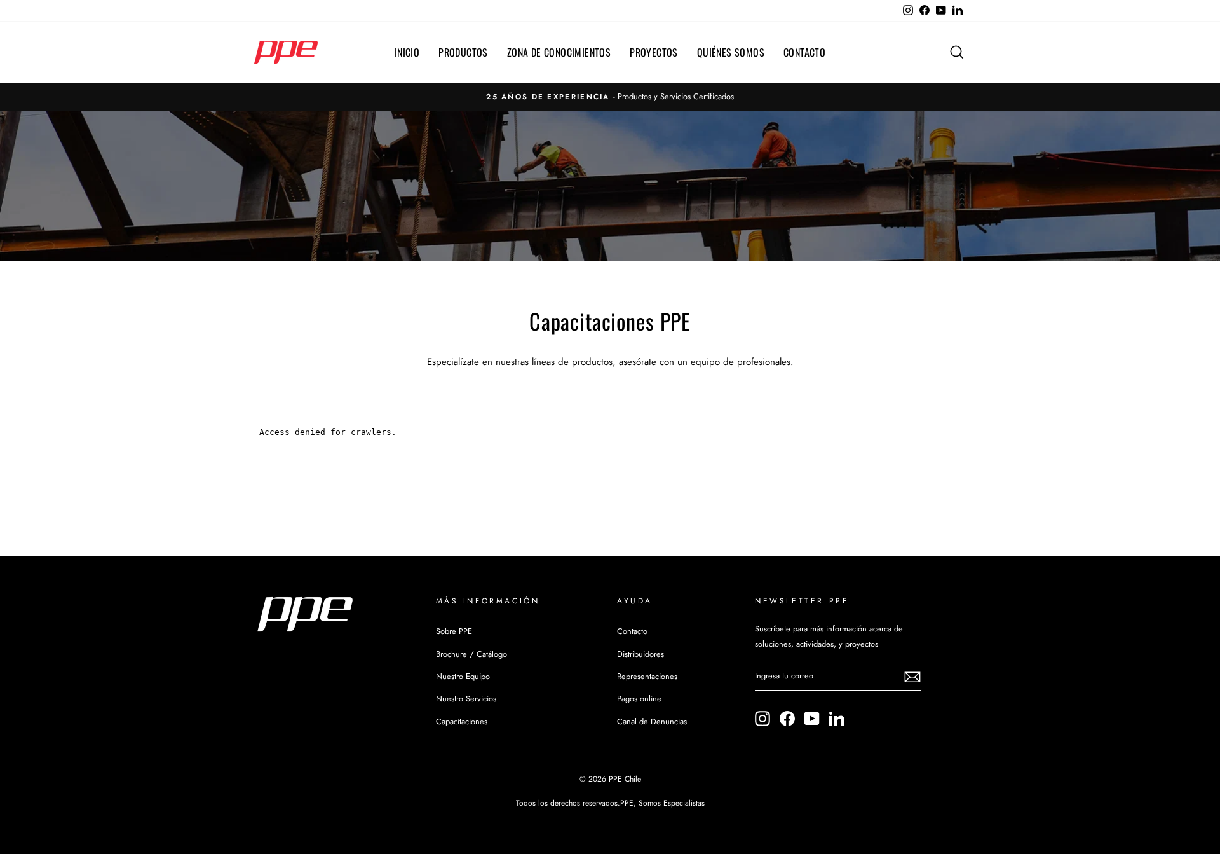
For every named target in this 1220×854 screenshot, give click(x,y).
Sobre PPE (454, 631)
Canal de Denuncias (652, 721)
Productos (463, 52)
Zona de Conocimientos (559, 52)
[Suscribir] (912, 677)
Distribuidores (640, 654)
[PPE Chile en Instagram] (762, 718)
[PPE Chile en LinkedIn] (836, 718)
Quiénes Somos (730, 52)
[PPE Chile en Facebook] (787, 718)
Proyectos (654, 52)
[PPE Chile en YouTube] (812, 718)
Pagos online (639, 698)
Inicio (407, 52)
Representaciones (647, 676)
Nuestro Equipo (463, 676)
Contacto (804, 52)
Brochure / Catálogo (471, 654)
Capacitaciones (461, 721)
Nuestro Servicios (466, 698)
